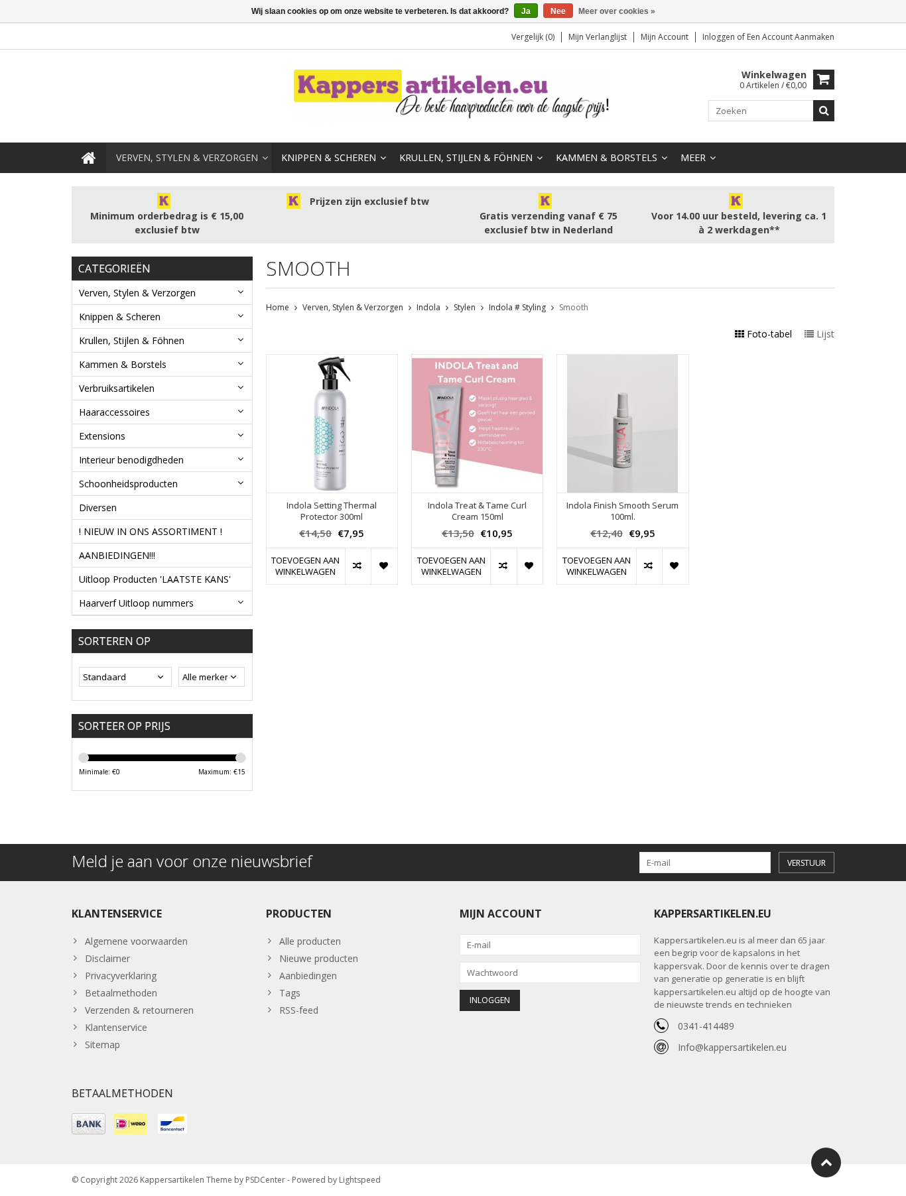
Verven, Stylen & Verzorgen (187, 157)
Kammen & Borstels (606, 157)
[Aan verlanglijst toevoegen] (384, 566)
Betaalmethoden (121, 993)
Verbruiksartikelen (117, 388)
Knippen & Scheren (328, 157)
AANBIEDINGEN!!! (117, 555)
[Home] (89, 157)
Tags (289, 993)
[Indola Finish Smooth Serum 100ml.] (622, 361)
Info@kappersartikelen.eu (732, 1047)
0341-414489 (706, 1026)
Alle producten (310, 941)
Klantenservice (116, 1027)
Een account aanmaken (790, 36)
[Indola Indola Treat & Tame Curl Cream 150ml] (477, 361)
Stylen (465, 307)
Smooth (573, 307)
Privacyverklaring (121, 975)
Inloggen (719, 36)
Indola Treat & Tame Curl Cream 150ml (477, 511)
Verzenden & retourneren (139, 1010)
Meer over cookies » (616, 11)
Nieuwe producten (318, 958)
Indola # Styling (517, 307)
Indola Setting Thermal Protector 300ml (332, 511)
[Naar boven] (826, 1162)
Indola (428, 307)
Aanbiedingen (308, 975)
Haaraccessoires (114, 412)
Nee (558, 11)
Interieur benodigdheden (131, 459)
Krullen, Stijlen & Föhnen (466, 157)
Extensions (102, 436)
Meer (693, 157)
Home (277, 307)
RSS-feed (298, 1010)
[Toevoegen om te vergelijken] (358, 566)
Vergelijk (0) (532, 36)
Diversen (98, 507)
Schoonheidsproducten (128, 483)
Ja (526, 11)
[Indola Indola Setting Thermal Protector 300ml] (332, 361)
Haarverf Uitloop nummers (136, 603)
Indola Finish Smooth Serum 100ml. (622, 511)
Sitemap (102, 1044)
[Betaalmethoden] (88, 1123)
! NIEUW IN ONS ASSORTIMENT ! (150, 531)
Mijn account (664, 36)
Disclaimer (107, 958)
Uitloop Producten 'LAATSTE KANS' (155, 579)
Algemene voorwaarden (136, 941)
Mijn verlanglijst (597, 36)
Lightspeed (360, 1179)
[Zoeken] (823, 110)
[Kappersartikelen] (453, 95)
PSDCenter (265, 1179)
